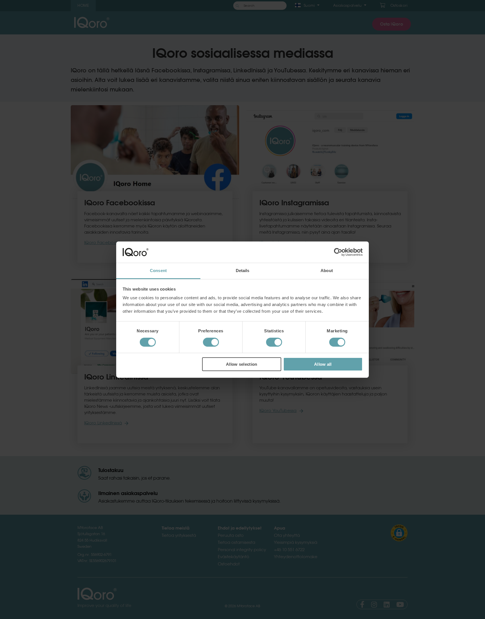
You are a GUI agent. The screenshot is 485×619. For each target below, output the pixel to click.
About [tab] (327, 270)
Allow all (323, 364)
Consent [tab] (158, 270)
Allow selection (241, 364)
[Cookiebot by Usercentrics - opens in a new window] (338, 252)
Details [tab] (243, 270)
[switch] (211, 342)
